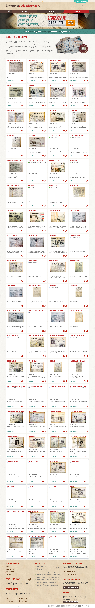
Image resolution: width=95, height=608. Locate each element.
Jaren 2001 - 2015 (23, 601)
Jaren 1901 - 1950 (23, 598)
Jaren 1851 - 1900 (9, 601)
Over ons (8, 574)
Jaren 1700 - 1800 (10, 598)
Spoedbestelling (10, 572)
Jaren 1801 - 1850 (9, 600)
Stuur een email (71, 575)
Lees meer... (17, 584)
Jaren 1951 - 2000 (23, 600)
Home (7, 567)
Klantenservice (10, 569)
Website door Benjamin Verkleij (24, 606)
